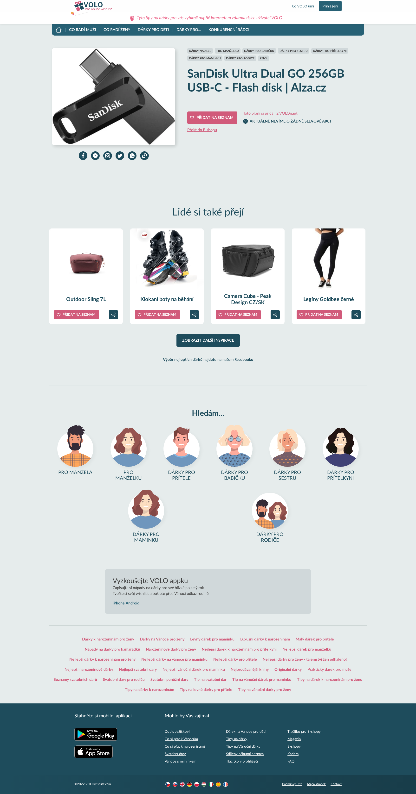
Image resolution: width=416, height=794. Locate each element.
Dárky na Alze (200, 50)
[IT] (211, 784)
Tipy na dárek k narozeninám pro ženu (329, 680)
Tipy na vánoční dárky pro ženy (264, 690)
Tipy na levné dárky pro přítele (206, 690)
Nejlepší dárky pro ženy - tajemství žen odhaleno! (305, 659)
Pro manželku (227, 50)
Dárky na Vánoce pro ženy (162, 639)
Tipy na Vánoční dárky (243, 746)
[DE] (189, 784)
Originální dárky (288, 669)
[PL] (196, 784)
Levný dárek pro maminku (212, 639)
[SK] (175, 784)
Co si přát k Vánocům (181, 739)
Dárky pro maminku (205, 58)
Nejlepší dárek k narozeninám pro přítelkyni (239, 649)
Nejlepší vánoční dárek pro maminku (193, 669)
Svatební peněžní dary (169, 680)
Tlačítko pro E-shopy (304, 731)
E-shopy (294, 746)
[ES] (218, 784)
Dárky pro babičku (259, 50)
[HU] (204, 784)
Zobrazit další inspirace (208, 340)
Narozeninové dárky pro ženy (171, 649)
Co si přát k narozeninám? (185, 746)
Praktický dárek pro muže (329, 669)
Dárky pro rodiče (240, 58)
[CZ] (167, 784)
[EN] (182, 784)
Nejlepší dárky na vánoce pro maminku (174, 659)
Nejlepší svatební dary (138, 669)
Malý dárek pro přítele (315, 639)
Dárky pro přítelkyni (330, 50)
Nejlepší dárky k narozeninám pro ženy (102, 659)
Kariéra (293, 754)
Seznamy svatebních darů (75, 680)
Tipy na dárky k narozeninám (149, 690)
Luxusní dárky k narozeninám (265, 639)
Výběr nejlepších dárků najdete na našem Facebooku (208, 360)
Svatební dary (175, 754)
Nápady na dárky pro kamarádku (112, 649)
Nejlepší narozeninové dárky (89, 669)
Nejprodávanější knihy (250, 669)
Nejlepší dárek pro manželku (306, 649)
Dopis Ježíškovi (177, 731)
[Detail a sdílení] (113, 314)
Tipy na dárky (236, 739)
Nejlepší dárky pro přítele (235, 659)
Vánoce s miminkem (180, 761)
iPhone (119, 603)
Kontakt (336, 784)
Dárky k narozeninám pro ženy (108, 639)
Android (132, 603)
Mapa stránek (316, 784)
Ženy (263, 58)
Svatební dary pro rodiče (124, 680)
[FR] (225, 784)
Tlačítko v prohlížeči (242, 761)
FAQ (290, 761)
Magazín (294, 739)
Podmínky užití (292, 784)
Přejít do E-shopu (202, 130)
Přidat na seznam (215, 118)
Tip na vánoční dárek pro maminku (261, 680)
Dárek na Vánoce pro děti (246, 731)
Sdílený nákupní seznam (245, 754)
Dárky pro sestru (294, 50)
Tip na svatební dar (210, 680)
